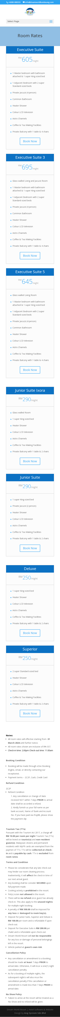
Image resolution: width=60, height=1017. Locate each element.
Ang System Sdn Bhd (35, 1013)
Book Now (30, 141)
